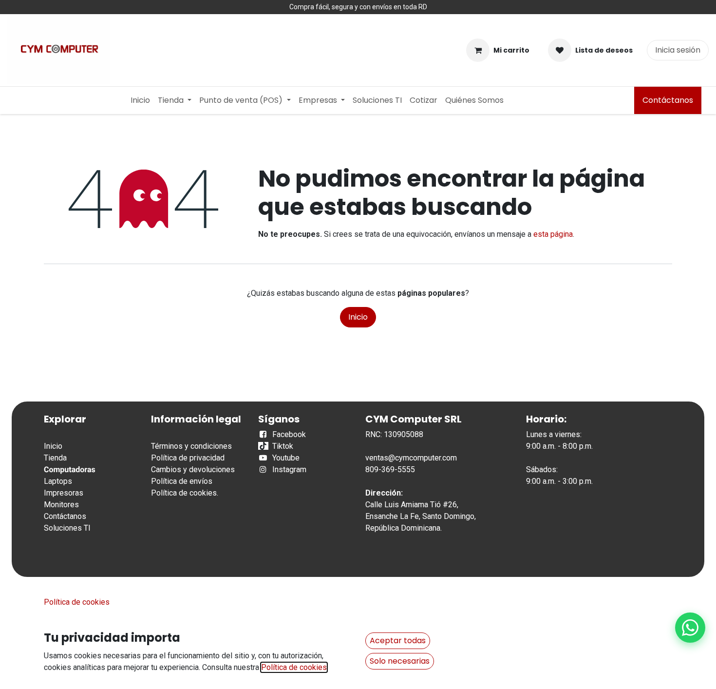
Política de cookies (184, 493)
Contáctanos (667, 100)
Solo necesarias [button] (400, 661)
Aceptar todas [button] (398, 640)
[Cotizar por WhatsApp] (690, 627)
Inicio (358, 317)
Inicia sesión (677, 50)
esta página (553, 234)
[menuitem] (140, 100)
